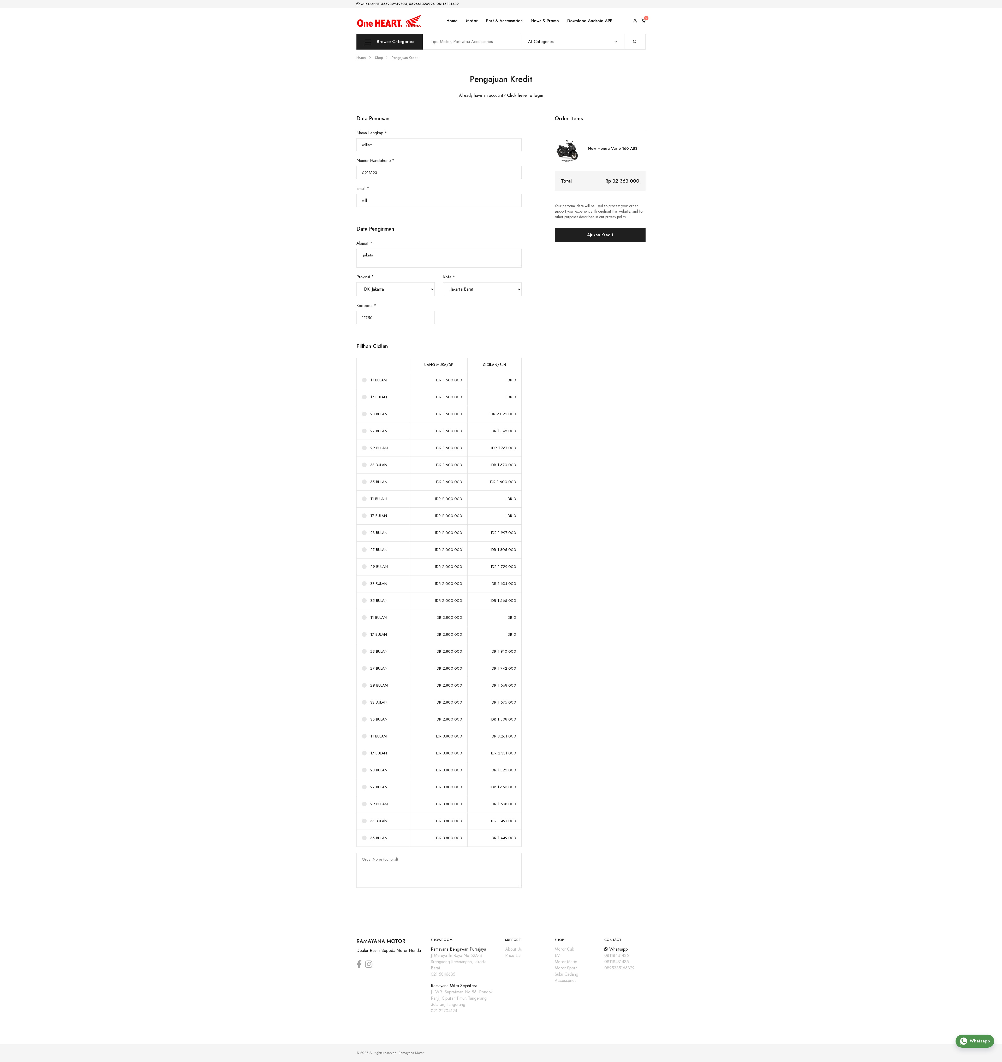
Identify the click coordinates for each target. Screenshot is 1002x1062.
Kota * (449, 277)
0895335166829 (619, 968)
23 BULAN (378, 414)
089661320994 (422, 4)
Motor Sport (566, 968)
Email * (362, 188)
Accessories (565, 980)
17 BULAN (378, 397)
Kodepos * (366, 306)
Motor (472, 21)
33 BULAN (378, 464)
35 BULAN (378, 481)
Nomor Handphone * (375, 161)
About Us (513, 949)
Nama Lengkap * (371, 133)
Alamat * (364, 243)
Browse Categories (394, 42)
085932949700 (394, 4)
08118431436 (616, 955)
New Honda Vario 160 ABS (612, 148)
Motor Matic (566, 962)
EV (557, 955)
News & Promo (545, 21)
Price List (513, 955)
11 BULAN (378, 380)
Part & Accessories (504, 21)
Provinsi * (365, 277)
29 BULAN (379, 448)
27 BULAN (378, 431)
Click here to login (525, 95)
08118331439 (448, 4)
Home (452, 21)
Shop (379, 57)
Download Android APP (589, 21)
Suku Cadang (566, 974)
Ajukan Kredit (600, 235)
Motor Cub (564, 949)
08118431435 (616, 962)
